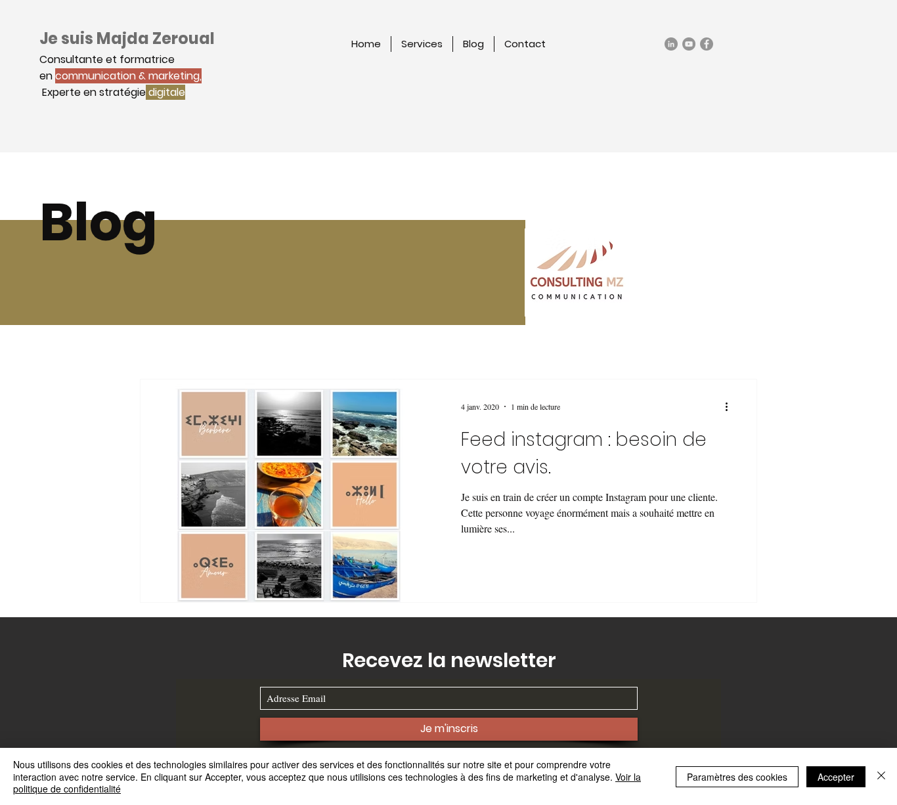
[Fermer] (881, 776)
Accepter (836, 776)
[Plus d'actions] (731, 406)
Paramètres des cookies (737, 776)
